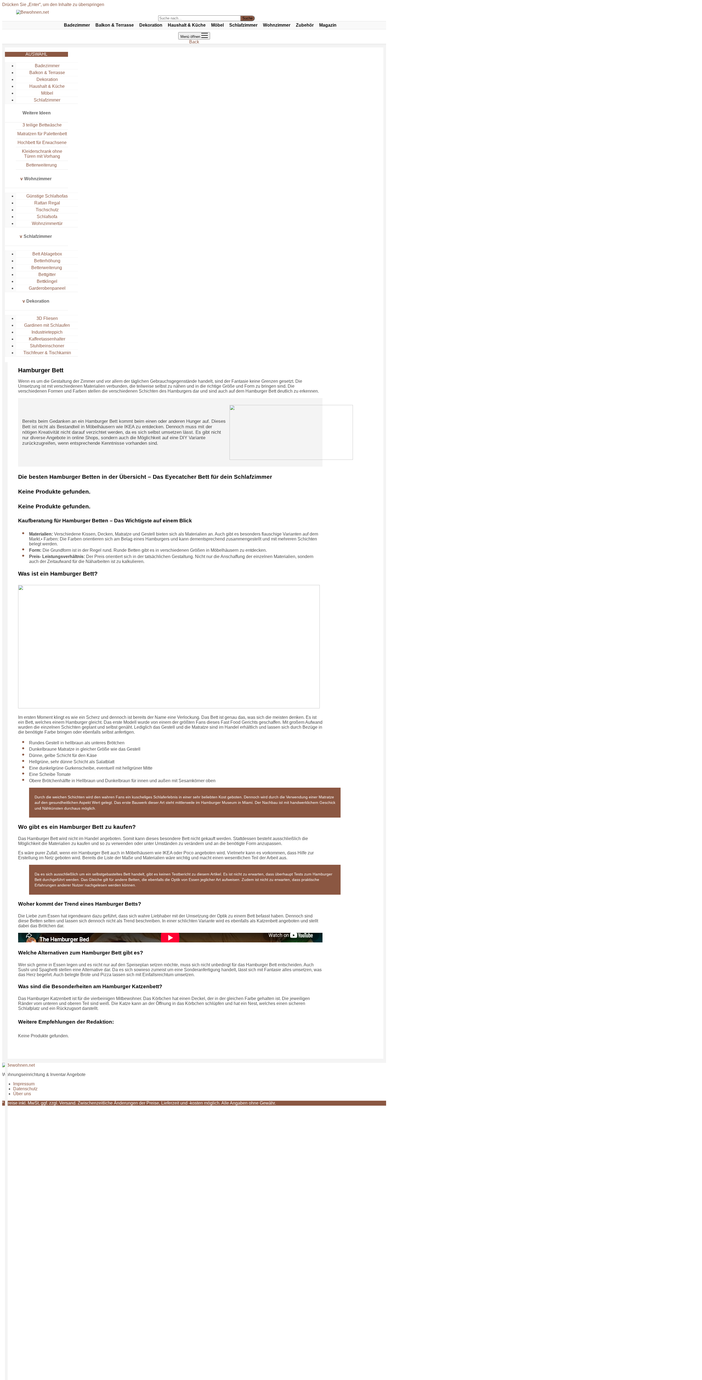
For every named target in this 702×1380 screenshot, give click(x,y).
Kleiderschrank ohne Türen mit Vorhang (42, 154)
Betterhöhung (47, 260)
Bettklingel (47, 281)
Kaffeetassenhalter (47, 339)
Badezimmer (77, 25)
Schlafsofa (47, 216)
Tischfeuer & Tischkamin (47, 352)
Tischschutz (47, 209)
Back (194, 42)
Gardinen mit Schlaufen (47, 325)
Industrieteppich (47, 332)
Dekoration (150, 25)
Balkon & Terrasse (114, 25)
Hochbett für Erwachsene (42, 142)
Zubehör (305, 25)
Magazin (327, 25)
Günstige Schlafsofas (47, 196)
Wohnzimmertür (47, 223)
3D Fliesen (47, 318)
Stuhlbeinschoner (47, 345)
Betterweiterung (42, 165)
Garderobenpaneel (47, 288)
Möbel (217, 25)
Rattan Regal (47, 203)
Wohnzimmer (276, 25)
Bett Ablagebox (47, 254)
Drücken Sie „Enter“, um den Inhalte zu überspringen (53, 4)
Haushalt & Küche (187, 25)
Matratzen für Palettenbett (42, 133)
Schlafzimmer (243, 25)
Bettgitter (47, 274)
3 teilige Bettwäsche (42, 125)
